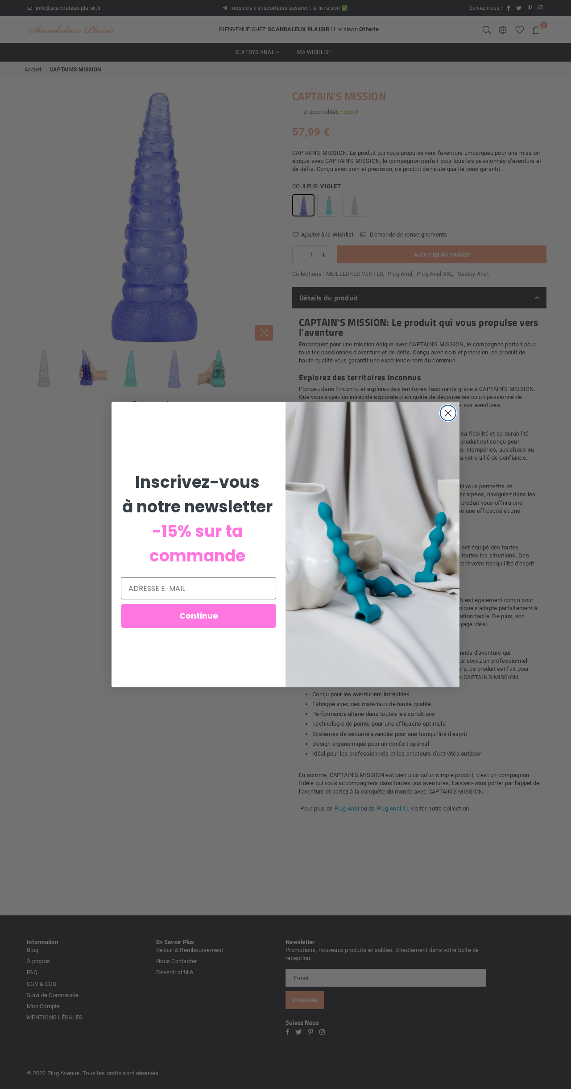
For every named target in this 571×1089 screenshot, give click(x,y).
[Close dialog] (448, 413)
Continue (198, 615)
